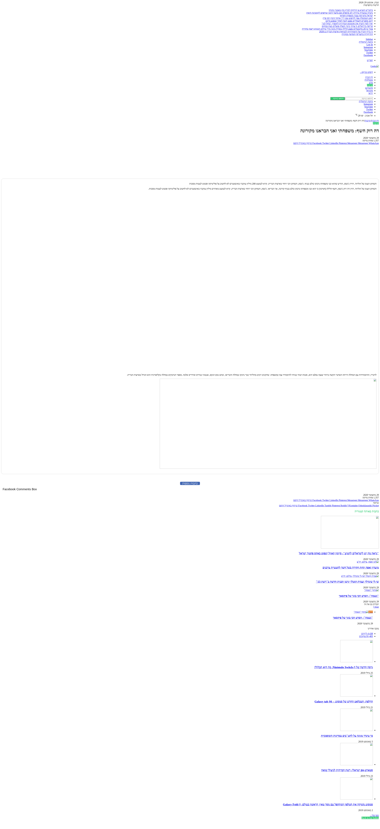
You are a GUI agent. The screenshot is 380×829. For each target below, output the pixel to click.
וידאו (370, 93)
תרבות (370, 85)
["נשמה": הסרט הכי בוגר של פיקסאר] (371, 590)
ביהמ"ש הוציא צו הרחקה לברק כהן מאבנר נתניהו (351, 10)
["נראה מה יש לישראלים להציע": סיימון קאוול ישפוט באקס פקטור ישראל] (350, 547)
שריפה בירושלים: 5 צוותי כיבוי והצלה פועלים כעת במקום (347, 26)
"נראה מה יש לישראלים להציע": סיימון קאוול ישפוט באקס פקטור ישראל (339, 553)
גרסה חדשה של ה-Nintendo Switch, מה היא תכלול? (343, 667)
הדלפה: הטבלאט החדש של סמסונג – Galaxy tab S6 (344, 701)
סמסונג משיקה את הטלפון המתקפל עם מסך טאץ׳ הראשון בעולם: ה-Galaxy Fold (328, 804)
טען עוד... (374, 815)
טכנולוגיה (369, 80)
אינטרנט (369, 88)
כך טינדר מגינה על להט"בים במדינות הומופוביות (347, 735)
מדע (371, 82)
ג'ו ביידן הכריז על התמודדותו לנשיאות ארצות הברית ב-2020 (346, 31)
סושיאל (369, 90)
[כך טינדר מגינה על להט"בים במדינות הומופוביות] (356, 730)
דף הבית (369, 77)
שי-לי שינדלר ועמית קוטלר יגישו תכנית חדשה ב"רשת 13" (347, 581)
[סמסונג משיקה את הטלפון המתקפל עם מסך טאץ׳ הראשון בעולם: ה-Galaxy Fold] (356, 799)
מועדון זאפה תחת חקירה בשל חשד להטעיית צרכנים (351, 567)
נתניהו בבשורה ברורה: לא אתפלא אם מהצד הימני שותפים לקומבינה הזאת (339, 13)
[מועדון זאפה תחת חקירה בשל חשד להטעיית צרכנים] (368, 562)
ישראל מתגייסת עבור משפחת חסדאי (356, 15)
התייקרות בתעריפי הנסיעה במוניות (357, 34)
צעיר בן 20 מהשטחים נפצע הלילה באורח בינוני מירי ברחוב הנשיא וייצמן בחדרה (337, 29)
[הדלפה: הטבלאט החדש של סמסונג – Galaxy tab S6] (356, 695)
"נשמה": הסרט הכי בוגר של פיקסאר (359, 595)
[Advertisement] (360, 161)
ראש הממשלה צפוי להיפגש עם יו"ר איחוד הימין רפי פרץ (348, 18)
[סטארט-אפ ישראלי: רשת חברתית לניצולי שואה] (356, 764)
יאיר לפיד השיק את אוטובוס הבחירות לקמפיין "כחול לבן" (347, 23)
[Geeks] (374, 66)
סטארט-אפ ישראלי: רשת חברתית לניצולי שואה (347, 770)
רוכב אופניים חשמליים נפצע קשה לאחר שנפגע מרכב (349, 21)
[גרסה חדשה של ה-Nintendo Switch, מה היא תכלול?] (356, 661)
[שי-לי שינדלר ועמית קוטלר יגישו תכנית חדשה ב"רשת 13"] (360, 576)
